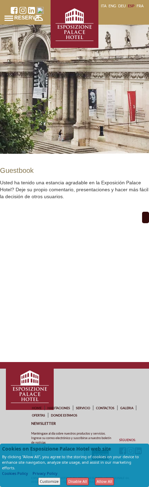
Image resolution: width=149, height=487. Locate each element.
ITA (103, 6)
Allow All (104, 481)
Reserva (26, 17)
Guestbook (17, 170)
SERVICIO (83, 408)
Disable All (77, 481)
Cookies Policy (15, 473)
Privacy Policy (45, 473)
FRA (140, 6)
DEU (122, 6)
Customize (49, 481)
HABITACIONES (58, 408)
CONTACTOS (105, 408)
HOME (37, 408)
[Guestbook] (145, 217)
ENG (112, 6)
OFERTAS (38, 415)
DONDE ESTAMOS (64, 415)
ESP (131, 6)
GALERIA (126, 408)
